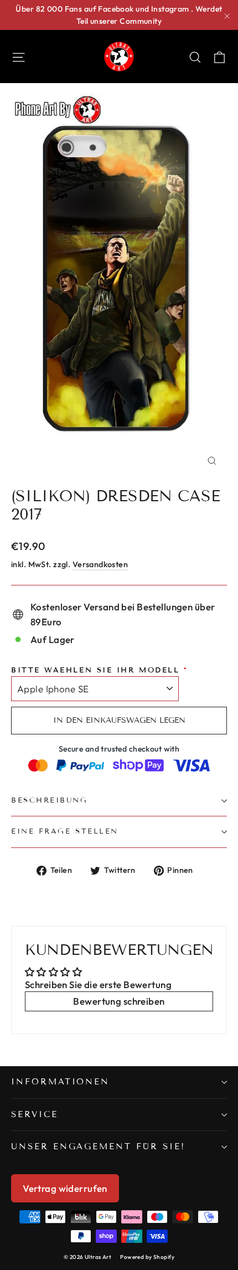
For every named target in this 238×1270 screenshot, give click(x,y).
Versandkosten (100, 564)
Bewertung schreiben (118, 1001)
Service (34, 1114)
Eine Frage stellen (64, 831)
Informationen (60, 1082)
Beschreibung (49, 800)
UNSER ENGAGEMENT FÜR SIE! (98, 1146)
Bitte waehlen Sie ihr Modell (95, 670)
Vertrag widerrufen (65, 1188)
